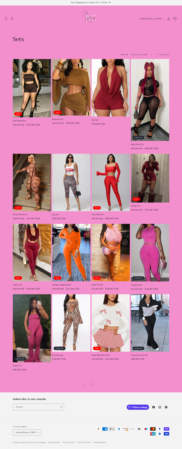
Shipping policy (100, 442)
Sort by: (124, 54)
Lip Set (55, 214)
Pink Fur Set (97, 285)
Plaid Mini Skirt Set (101, 355)
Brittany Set (57, 119)
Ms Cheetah (57, 355)
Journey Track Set (139, 355)
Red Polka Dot (19, 121)
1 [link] (83, 384)
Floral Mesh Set (20, 214)
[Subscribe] (61, 407)
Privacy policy (68, 442)
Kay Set (95, 120)
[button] (6, 19)
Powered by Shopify (37, 442)
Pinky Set (17, 366)
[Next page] (99, 384)
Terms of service (84, 442)
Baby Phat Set (137, 144)
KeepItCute (24, 442)
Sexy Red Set (98, 214)
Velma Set (135, 206)
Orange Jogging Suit (61, 285)
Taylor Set (17, 285)
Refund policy (54, 442)
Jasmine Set (136, 285)
